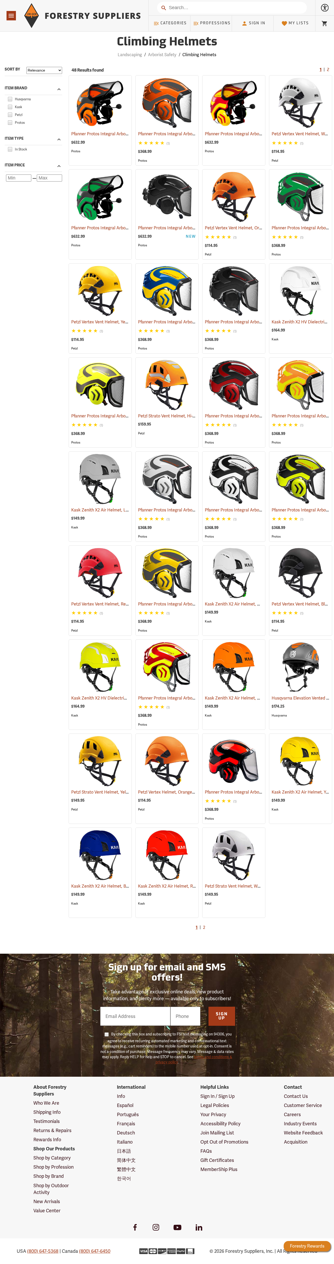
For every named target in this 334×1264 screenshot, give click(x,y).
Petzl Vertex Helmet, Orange (172, 792)
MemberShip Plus (218, 1169)
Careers (292, 1114)
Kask (275, 339)
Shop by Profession (53, 1167)
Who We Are (46, 1103)
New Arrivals (46, 1201)
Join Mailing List (217, 1133)
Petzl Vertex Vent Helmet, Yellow (109, 322)
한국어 (124, 1178)
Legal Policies (214, 1105)
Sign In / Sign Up (217, 1096)
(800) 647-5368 (42, 1251)
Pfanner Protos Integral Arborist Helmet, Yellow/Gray (195, 604)
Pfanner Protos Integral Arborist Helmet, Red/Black (261, 416)
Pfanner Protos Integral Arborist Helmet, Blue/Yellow (195, 322)
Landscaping (130, 54)
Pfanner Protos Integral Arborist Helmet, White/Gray (195, 510)
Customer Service (303, 1105)
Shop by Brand (48, 1176)
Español (125, 1105)
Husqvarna (279, 715)
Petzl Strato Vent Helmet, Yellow (109, 792)
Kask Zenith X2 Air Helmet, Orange (245, 698)
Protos (75, 151)
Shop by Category (52, 1158)
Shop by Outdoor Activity (51, 1189)
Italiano (125, 1142)
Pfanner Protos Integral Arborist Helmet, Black (256, 322)
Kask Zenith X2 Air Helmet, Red (174, 886)
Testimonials (46, 1121)
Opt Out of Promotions (224, 1142)
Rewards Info (47, 1140)
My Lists (299, 23)
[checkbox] (10, 98)
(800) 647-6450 (94, 1251)
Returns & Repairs (52, 1130)
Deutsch (126, 1133)
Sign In (257, 23)
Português (128, 1114)
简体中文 (126, 1160)
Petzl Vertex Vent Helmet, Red (106, 604)
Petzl (275, 161)
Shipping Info (47, 1112)
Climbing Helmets (167, 42)
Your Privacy (213, 1114)
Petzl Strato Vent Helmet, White (242, 886)
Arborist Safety (162, 54)
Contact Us (296, 1096)
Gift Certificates (217, 1160)
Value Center (47, 1211)
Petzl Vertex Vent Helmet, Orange (244, 228)
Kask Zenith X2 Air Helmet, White (243, 604)
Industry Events (300, 1124)
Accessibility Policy (220, 1124)
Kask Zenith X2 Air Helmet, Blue (108, 886)
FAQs (206, 1151)
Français (126, 1124)
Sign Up (222, 1016)
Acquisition (295, 1142)
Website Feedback (303, 1133)
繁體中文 (126, 1169)
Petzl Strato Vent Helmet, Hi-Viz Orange (183, 416)
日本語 (124, 1151)
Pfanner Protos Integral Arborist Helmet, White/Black (262, 510)
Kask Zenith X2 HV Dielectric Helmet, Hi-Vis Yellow (126, 698)
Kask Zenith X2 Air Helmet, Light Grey (114, 510)
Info (121, 1096)
